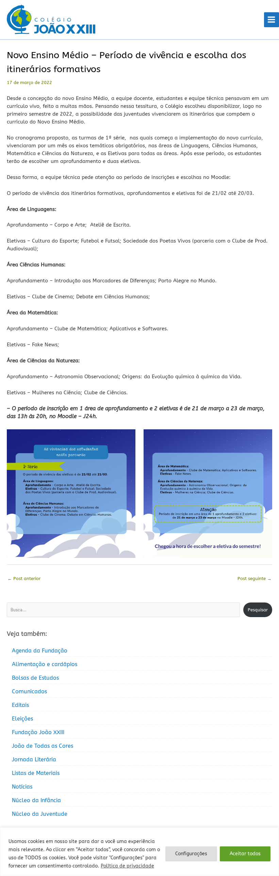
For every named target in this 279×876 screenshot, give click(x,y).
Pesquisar (258, 609)
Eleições (22, 718)
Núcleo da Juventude (39, 814)
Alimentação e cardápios (44, 664)
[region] (139, 851)
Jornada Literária (34, 759)
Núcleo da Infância (36, 800)
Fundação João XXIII (38, 732)
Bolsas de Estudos (35, 678)
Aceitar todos (245, 854)
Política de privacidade (127, 866)
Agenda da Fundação (39, 650)
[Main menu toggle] (271, 19)
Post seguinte (254, 578)
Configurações (191, 854)
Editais (20, 705)
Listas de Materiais (36, 773)
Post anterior (23, 578)
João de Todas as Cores (42, 746)
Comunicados (29, 691)
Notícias (22, 786)
